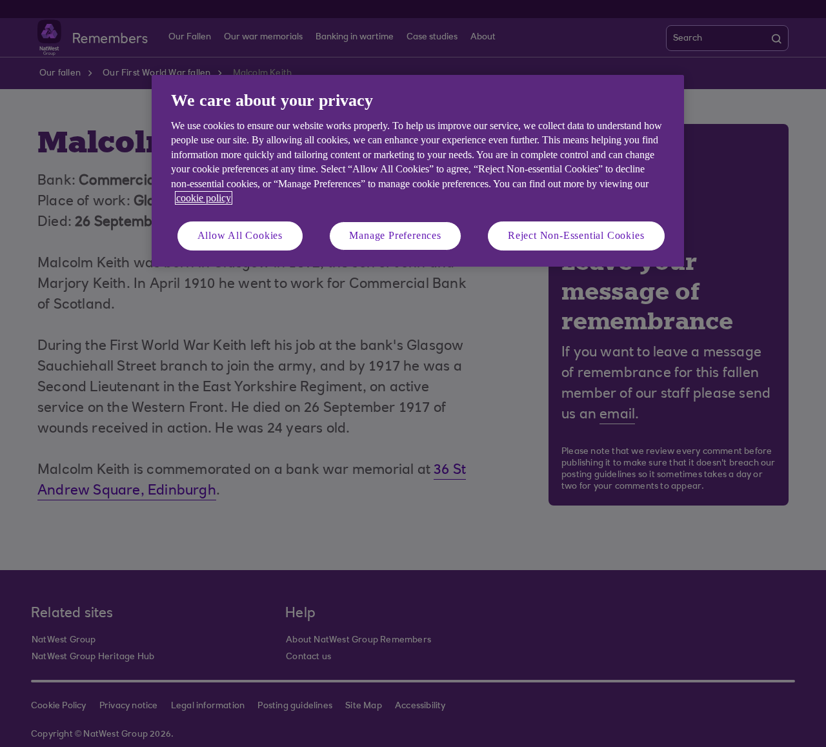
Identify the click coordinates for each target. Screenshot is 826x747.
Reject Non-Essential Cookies (576, 235)
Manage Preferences (395, 235)
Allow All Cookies (240, 235)
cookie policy (203, 197)
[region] (418, 171)
